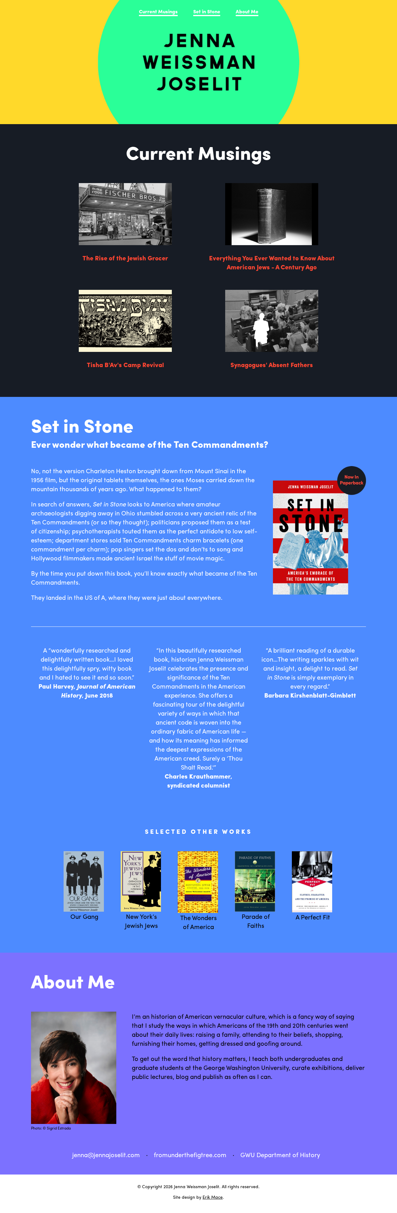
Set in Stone (206, 11)
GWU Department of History (280, 1154)
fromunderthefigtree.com (190, 1154)
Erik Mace (213, 1197)
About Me (247, 11)
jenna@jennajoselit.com (106, 1154)
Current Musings (158, 11)
